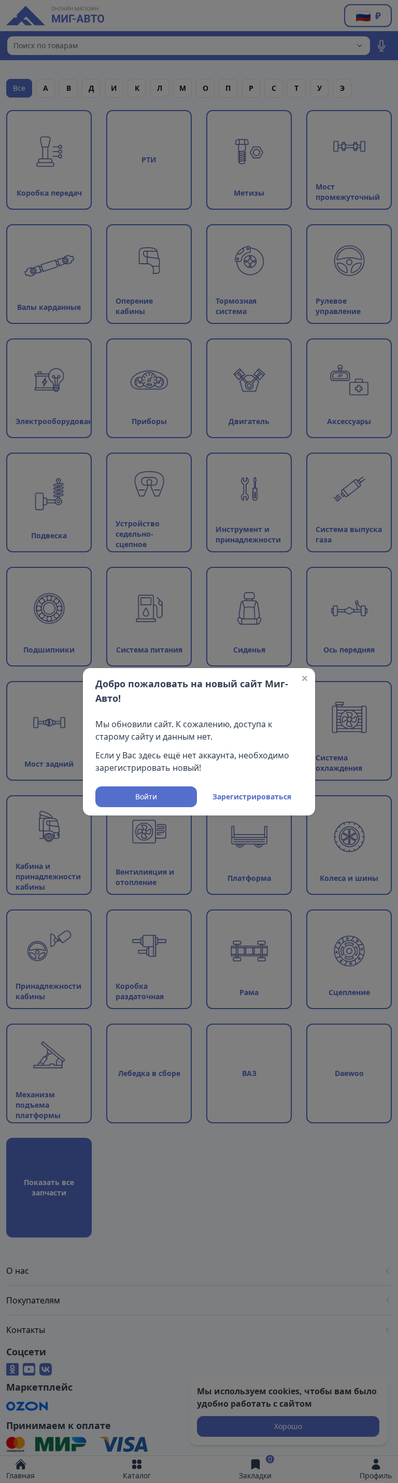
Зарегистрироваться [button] (251, 796)
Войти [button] (146, 796)
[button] (304, 678)
